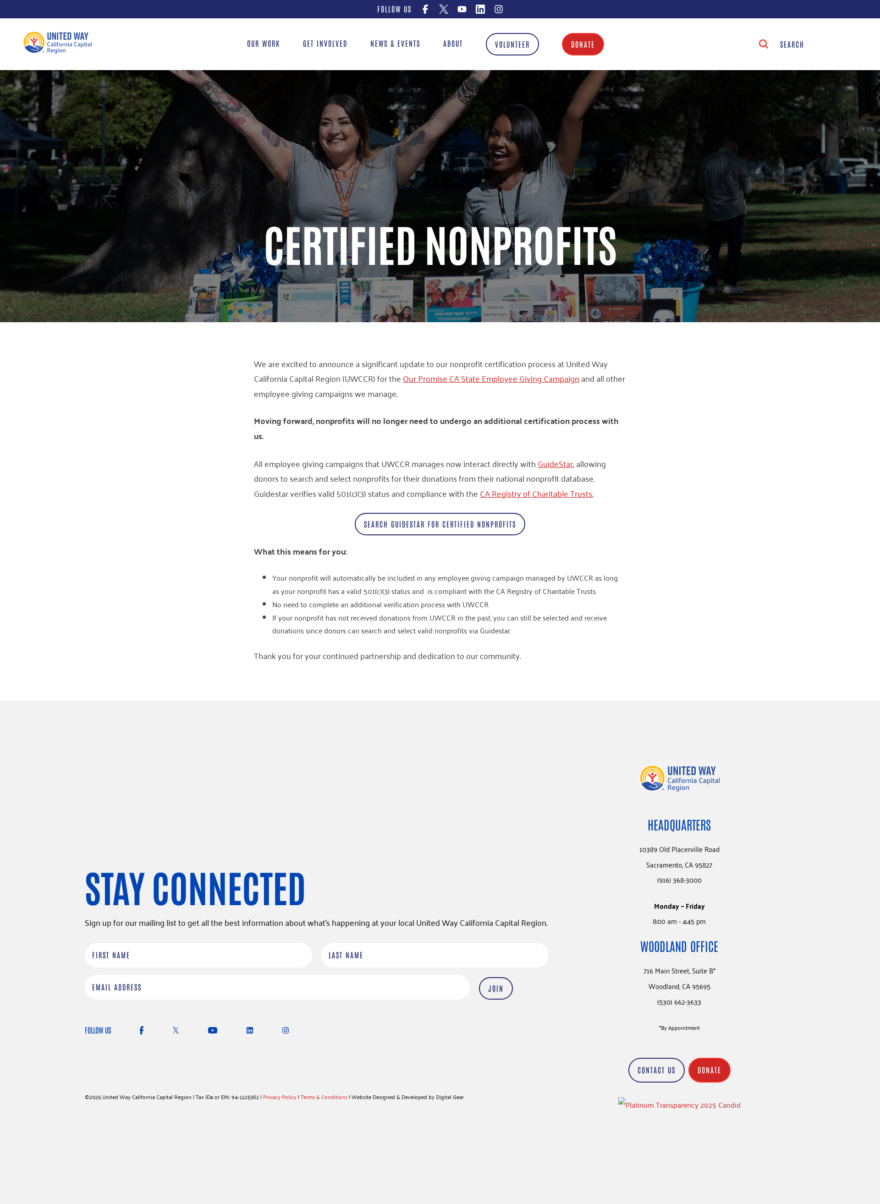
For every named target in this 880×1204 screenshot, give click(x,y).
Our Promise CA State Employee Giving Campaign (491, 378)
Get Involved (325, 43)
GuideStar (555, 463)
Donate (583, 44)
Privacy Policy (280, 1096)
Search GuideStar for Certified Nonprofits (440, 523)
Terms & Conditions (324, 1096)
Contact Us (657, 1069)
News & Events (395, 43)
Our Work (263, 43)
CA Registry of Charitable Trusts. (536, 493)
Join (496, 988)
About (453, 43)
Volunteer (512, 44)
